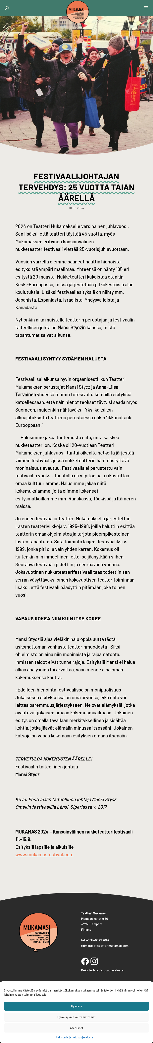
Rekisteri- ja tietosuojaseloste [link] (74, 1037)
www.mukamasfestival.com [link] (44, 854)
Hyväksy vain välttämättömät (76, 1017)
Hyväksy (76, 1006)
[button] (146, 10)
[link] (77, 20)
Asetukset (76, 1028)
